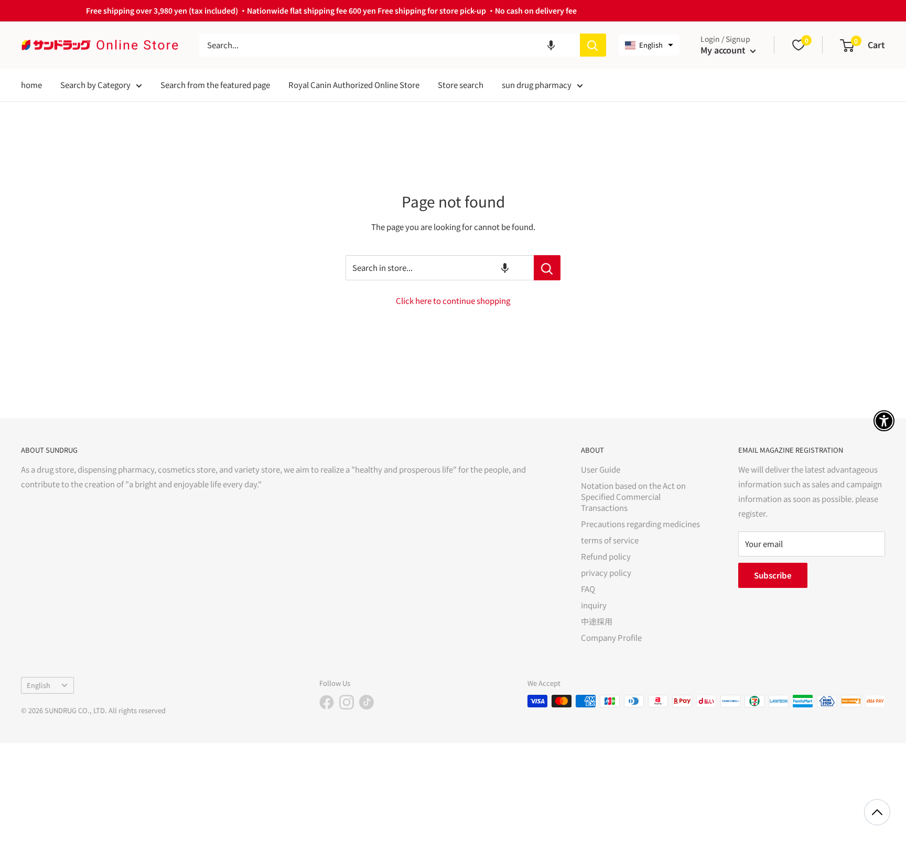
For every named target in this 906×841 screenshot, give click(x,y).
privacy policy (606, 572)
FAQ (588, 588)
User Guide (600, 469)
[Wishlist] (798, 45)
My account (724, 49)
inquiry (594, 604)
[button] (551, 45)
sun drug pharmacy (536, 84)
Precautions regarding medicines (640, 523)
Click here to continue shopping (453, 300)
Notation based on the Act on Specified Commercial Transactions (633, 496)
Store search (460, 84)
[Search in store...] (547, 267)
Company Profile (611, 637)
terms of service (610, 539)
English (38, 685)
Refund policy (606, 556)
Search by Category (95, 84)
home (31, 84)
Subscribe (773, 575)
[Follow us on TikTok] (366, 702)
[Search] (593, 45)
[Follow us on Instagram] (346, 702)
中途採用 (596, 621)
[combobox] (389, 45)
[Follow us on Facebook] (326, 702)
